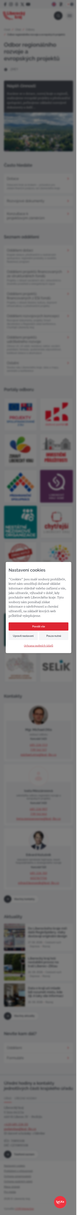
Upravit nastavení (23, 636)
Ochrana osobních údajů (38, 645)
